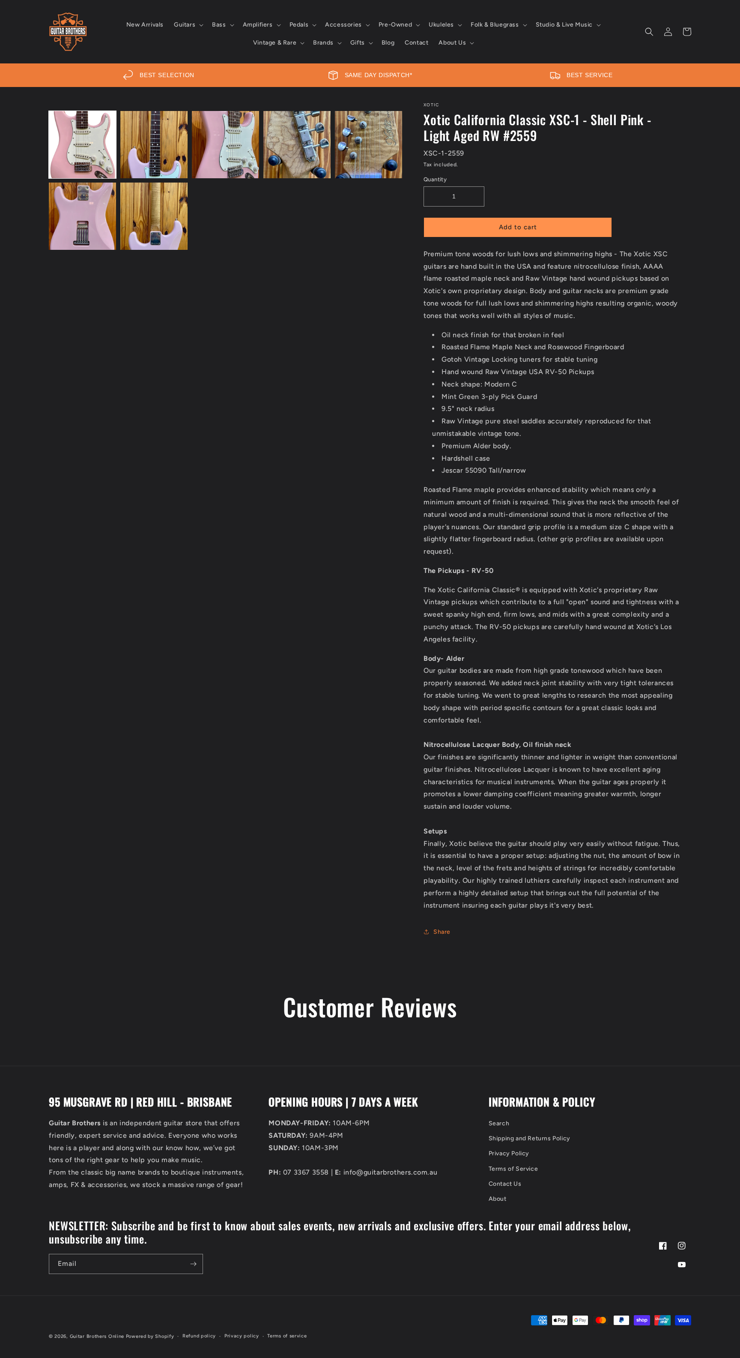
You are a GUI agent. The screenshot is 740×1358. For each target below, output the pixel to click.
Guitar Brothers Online (97, 1336)
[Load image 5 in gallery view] (368, 144)
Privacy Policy (509, 1153)
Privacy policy (241, 1336)
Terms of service (287, 1336)
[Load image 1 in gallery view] (82, 144)
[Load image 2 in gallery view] (154, 144)
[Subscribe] (193, 1264)
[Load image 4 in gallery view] (297, 144)
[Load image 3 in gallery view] (225, 144)
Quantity (435, 179)
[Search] (649, 31)
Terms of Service (513, 1168)
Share (442, 931)
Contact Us (505, 1183)
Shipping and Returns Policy (529, 1138)
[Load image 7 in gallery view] (154, 216)
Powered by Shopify (150, 1336)
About (498, 1198)
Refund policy (199, 1336)
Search (499, 1123)
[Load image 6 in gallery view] (82, 216)
